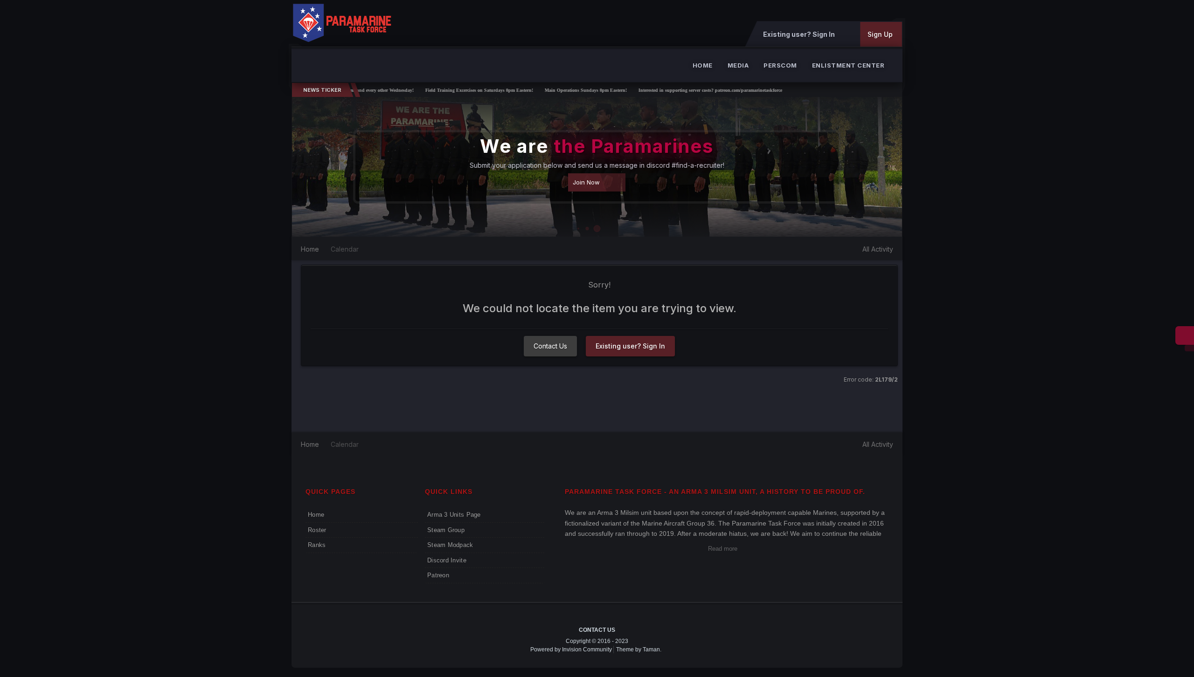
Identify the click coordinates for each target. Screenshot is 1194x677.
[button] (870, 167)
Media (738, 65)
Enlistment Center (848, 65)
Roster (317, 530)
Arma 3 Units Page (453, 514)
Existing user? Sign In (800, 34)
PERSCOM (780, 65)
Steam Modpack (450, 544)
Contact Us (550, 346)
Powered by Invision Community (571, 649)
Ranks (317, 544)
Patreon (438, 575)
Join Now (586, 182)
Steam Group (446, 530)
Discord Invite (446, 560)
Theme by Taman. (638, 649)
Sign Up (880, 34)
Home (703, 65)
